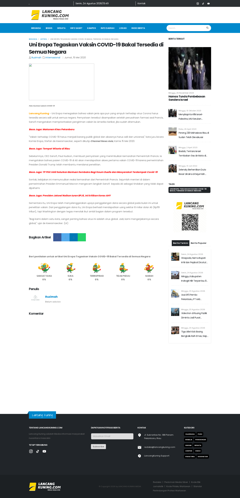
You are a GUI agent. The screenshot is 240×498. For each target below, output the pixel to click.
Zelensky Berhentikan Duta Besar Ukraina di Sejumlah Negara (192, 172)
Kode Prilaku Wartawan (178, 486)
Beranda (36, 28)
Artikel (43, 39)
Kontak (141, 3)
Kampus (91, 28)
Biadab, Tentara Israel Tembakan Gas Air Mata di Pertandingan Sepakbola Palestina (192, 154)
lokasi (123, 28)
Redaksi (157, 482)
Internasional (53, 57)
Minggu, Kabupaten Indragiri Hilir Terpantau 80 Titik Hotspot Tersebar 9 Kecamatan (194, 279)
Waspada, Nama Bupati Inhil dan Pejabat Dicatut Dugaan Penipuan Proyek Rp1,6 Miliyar (194, 260)
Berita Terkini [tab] (180, 243)
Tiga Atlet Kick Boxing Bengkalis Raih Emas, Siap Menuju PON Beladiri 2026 (194, 334)
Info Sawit (76, 28)
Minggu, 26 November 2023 (181, 93)
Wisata (61, 28)
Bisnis (49, 28)
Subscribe (98, 446)
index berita (138, 28)
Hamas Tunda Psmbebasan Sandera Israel (186, 98)
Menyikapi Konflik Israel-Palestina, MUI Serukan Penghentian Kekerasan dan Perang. (193, 117)
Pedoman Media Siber (176, 482)
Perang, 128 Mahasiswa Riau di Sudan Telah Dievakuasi (194, 135)
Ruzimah (36, 57)
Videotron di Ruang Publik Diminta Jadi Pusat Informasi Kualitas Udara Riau (194, 316)
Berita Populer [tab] (199, 243)
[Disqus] (97, 359)
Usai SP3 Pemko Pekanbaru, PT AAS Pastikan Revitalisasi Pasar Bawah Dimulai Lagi (194, 297)
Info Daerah (107, 28)
